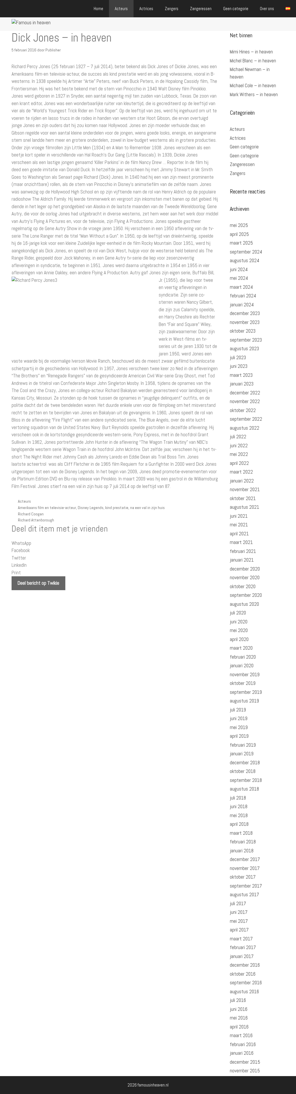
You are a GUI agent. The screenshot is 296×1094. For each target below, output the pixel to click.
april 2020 (239, 639)
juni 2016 (238, 1009)
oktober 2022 (243, 410)
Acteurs (121, 8)
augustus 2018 (244, 789)
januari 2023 (242, 384)
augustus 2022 (244, 428)
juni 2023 (238, 366)
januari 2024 (242, 304)
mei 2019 (239, 727)
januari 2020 (242, 665)
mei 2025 (239, 225)
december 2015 (245, 1062)
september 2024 (246, 252)
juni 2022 (239, 445)
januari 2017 (242, 956)
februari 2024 (243, 295)
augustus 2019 (244, 701)
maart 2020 (241, 648)
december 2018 (245, 762)
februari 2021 (243, 551)
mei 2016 (239, 1018)
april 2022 (239, 463)
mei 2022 (239, 454)
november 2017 (245, 868)
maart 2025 (241, 243)
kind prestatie (116, 507)
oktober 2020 (243, 586)
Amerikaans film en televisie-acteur (47, 507)
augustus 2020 (244, 604)
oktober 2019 (243, 683)
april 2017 (239, 930)
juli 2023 (238, 357)
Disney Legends (90, 507)
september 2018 (246, 780)
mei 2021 (239, 524)
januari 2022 (242, 481)
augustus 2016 (244, 991)
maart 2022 (241, 472)
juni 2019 (238, 718)
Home (98, 8)
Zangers (171, 8)
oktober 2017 (243, 877)
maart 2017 (241, 938)
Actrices (146, 8)
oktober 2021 (243, 498)
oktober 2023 (243, 331)
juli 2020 (238, 613)
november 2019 (245, 674)
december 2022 (245, 392)
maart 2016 (241, 1035)
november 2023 (245, 322)
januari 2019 (242, 753)
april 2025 (239, 234)
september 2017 (246, 886)
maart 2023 (241, 375)
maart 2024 (241, 287)
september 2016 (246, 982)
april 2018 (239, 824)
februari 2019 (243, 745)
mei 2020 (239, 630)
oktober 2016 (243, 974)
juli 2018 (238, 798)
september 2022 (246, 419)
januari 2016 (242, 1053)
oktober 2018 (243, 771)
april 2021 (239, 533)
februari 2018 (243, 841)
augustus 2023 (244, 348)
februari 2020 (243, 657)
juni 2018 (238, 806)
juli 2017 (238, 903)
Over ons (267, 8)
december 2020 (245, 569)
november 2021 (245, 489)
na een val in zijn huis (147, 507)
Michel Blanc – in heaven (253, 60)
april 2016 (239, 1027)
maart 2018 (241, 833)
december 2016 (245, 965)
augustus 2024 (244, 260)
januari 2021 (242, 560)
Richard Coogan (31, 514)
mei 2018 (239, 815)
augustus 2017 (244, 894)
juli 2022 (238, 436)
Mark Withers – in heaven (254, 94)
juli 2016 (238, 1000)
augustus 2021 (244, 507)
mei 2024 (239, 278)
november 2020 (245, 577)
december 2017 (245, 859)
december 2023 (245, 313)
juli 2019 (238, 710)
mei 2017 (239, 921)
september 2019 (246, 692)
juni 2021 (239, 516)
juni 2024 (239, 269)
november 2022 (245, 401)
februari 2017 (243, 947)
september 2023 (246, 340)
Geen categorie (235, 8)
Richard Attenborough (36, 520)
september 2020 (246, 595)
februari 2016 (243, 1044)
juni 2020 (238, 621)
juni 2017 (238, 912)
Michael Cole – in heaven (253, 85)
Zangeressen (201, 8)
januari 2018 (242, 850)
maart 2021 (241, 542)
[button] (115, 543)
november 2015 (245, 1070)
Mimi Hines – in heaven (251, 52)
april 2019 (239, 736)
